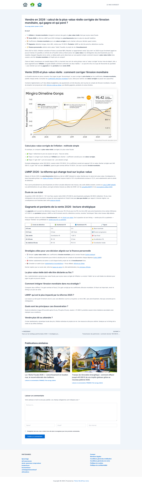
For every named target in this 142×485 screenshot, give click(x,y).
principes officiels (84, 267)
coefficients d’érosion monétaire (58, 78)
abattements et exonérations (54, 263)
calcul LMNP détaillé (109, 185)
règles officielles (48, 178)
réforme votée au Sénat (54, 85)
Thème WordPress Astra (81, 481)
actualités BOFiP (87, 187)
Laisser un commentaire (32, 380)
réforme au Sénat (79, 263)
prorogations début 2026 (104, 187)
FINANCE (41, 380)
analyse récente (55, 200)
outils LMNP (97, 257)
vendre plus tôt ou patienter (57, 219)
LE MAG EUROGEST (113, 5)
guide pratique (90, 254)
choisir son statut (68, 217)
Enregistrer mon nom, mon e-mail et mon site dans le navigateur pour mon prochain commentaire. (53, 431)
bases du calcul (57, 267)
